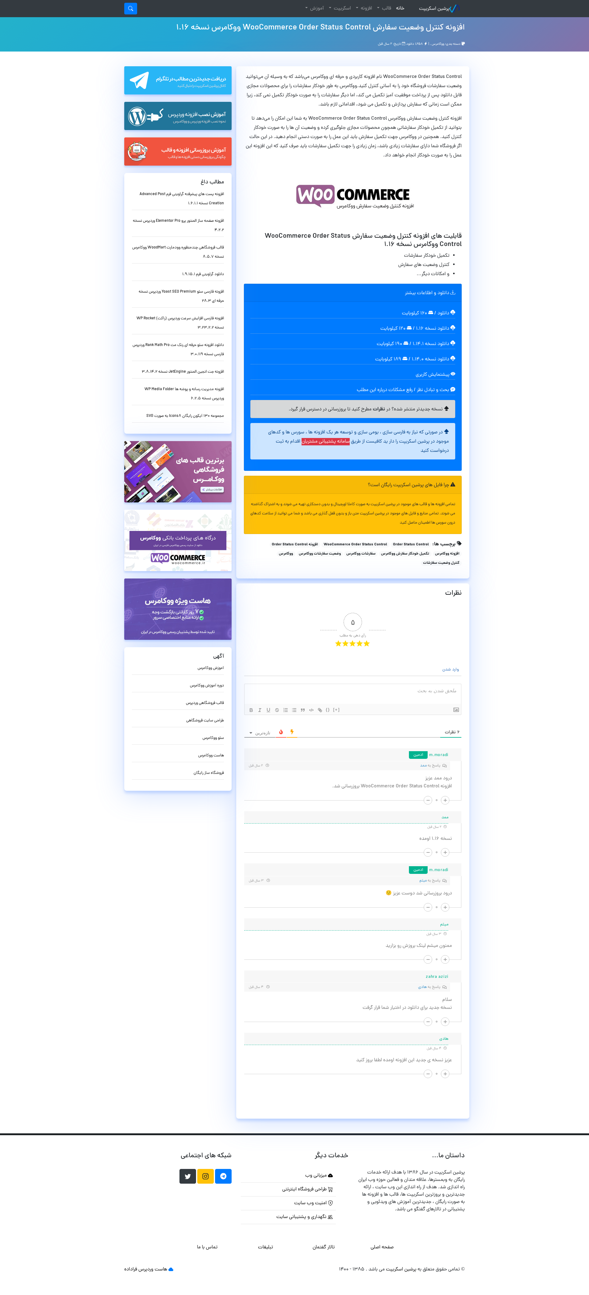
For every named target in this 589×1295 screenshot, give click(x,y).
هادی (422, 987)
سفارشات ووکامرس (360, 554)
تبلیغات (265, 1247)
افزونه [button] (366, 8)
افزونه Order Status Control (295, 545)
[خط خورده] (277, 710)
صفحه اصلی (382, 1247)
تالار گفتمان (324, 1247)
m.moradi (438, 755)
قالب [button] (386, 8)
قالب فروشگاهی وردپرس (205, 703)
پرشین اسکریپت (434, 9)
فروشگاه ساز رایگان (209, 773)
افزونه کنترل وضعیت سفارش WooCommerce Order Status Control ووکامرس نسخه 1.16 (320, 28)
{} (328, 709)
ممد (423, 766)
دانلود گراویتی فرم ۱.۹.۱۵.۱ (203, 274)
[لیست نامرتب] (294, 710)
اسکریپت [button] (342, 8)
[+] (336, 709)
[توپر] (251, 710)
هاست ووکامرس (211, 756)
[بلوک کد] (311, 710)
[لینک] (320, 710)
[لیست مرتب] (285, 710)
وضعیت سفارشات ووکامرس (320, 554)
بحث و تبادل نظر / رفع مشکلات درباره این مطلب (403, 390)
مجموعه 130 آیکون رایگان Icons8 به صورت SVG (185, 416)
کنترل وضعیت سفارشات (441, 563)
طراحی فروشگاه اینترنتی (305, 1189)
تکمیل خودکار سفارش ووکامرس (405, 554)
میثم (423, 881)
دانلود (443, 313)
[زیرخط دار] (268, 710)
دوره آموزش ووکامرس (207, 686)
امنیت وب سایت (311, 1203)
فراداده (130, 1269)
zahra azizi (437, 977)
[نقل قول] (302, 710)
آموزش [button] (316, 8)
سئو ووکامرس (213, 738)
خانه (399, 8)
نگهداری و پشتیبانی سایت (302, 1217)
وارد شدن (451, 670)
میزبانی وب (316, 1175)
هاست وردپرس (152, 1269)
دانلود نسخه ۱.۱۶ (432, 328)
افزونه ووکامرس (447, 554)
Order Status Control (411, 545)
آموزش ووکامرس (211, 668)
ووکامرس (438, 44)
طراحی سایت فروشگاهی (205, 721)
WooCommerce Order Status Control (355, 545)
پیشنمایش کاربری (433, 375)
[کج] (260, 710)
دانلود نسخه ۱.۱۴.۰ (430, 359)
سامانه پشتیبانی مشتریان (326, 441)
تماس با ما (207, 1247)
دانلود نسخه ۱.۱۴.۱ (430, 344)
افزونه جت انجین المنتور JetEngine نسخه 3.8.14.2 (183, 372)
